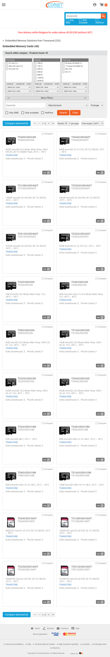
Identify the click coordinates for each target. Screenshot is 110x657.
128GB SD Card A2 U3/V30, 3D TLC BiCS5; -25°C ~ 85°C (79, 531)
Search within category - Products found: (26, 53)
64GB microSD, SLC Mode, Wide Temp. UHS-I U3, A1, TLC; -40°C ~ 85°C (80, 391)
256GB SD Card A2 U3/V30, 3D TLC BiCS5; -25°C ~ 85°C (26, 580)
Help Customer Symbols (68, 644)
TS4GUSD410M (80, 426)
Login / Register (94, 4)
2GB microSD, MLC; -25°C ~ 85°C (21, 439)
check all (10, 84)
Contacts (64, 628)
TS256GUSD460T (81, 185)
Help (77, 628)
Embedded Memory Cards (18, 46)
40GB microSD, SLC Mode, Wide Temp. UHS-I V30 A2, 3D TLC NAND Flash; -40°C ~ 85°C (27, 150)
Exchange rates (100, 644)
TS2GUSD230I (26, 282)
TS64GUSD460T (80, 137)
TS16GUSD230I (80, 330)
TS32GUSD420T (80, 233)
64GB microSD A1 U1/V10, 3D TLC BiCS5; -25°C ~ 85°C (81, 150)
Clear (75, 112)
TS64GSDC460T (27, 518)
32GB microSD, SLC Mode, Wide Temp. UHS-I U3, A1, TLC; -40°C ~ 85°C (27, 391)
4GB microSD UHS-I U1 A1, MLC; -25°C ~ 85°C (81, 439)
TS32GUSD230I (27, 378)
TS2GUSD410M (27, 426)
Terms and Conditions (14, 644)
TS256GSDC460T (28, 566)
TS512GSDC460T (81, 566)
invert (29, 84)
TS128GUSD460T (28, 185)
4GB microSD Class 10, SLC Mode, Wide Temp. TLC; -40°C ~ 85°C (81, 295)
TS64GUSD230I (80, 378)
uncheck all (20, 84)
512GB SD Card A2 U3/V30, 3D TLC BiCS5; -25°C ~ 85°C (79, 580)
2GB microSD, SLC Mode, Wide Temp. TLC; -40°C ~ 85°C (25, 295)
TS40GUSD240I (27, 137)
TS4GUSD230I (79, 282)
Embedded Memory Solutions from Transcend (29, 40)
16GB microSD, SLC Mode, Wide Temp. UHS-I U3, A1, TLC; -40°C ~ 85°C (80, 343)
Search (103, 16)
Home (37, 628)
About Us (56, 648)
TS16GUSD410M (81, 472)
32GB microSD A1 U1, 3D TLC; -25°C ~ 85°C (80, 246)
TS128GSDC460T (81, 518)
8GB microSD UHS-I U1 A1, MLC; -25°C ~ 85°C (27, 485)
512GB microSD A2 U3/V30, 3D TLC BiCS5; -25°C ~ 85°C (26, 247)
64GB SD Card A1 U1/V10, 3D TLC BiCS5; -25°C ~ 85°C (28, 531)
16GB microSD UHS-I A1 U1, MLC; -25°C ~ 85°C (81, 485)
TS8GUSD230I (26, 330)
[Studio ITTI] (76, 653)
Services (50, 628)
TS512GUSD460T (28, 233)
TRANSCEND (12, 155)
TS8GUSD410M (27, 472)
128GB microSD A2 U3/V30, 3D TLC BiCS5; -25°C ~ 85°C (26, 198)
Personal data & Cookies (45, 644)
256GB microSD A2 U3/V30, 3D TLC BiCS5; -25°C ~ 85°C (79, 198)
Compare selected (16, 123)
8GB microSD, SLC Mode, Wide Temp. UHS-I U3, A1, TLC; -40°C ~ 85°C (28, 343)
